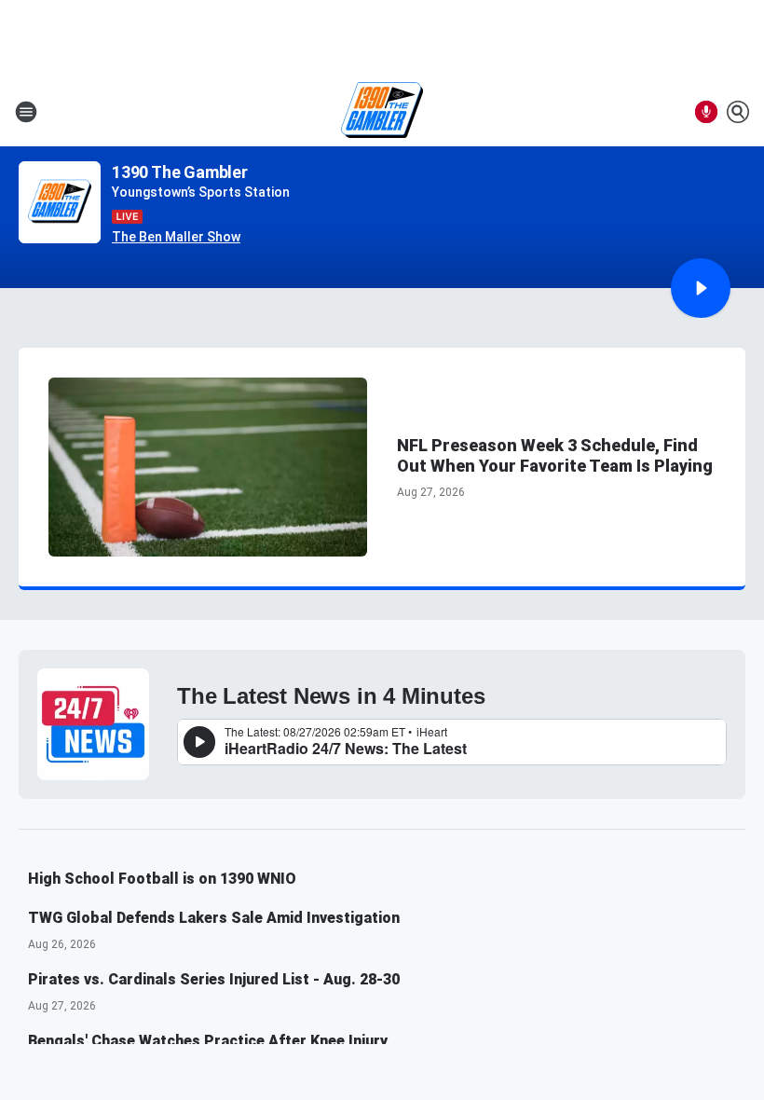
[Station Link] (382, 112)
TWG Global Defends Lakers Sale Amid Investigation (214, 918)
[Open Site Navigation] (26, 112)
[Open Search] (738, 112)
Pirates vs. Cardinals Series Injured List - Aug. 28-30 (214, 979)
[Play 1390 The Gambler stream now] (59, 203)
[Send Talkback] (706, 112)
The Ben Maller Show (176, 236)
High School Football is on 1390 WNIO (162, 878)
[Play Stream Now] (700, 288)
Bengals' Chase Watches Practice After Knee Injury (208, 1041)
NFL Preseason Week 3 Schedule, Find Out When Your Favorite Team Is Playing (555, 455)
